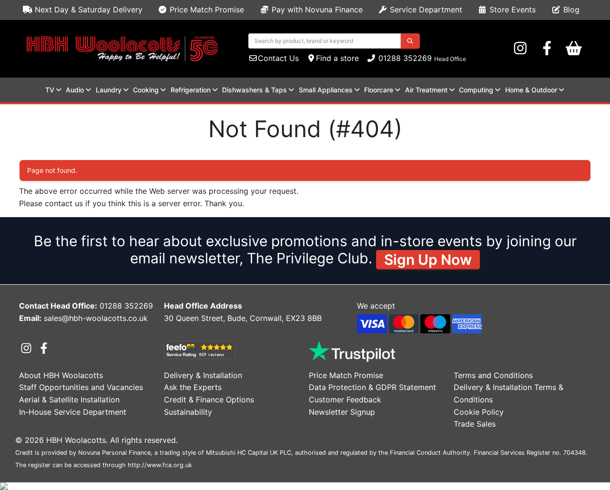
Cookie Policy (479, 412)
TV (49, 90)
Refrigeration (191, 90)
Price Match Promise (205, 9)
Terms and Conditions (493, 375)
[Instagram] (520, 48)
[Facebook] (547, 48)
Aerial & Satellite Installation (69, 399)
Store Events (511, 9)
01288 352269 (404, 58)
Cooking (146, 90)
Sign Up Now (428, 259)
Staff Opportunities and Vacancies (81, 387)
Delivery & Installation (203, 375)
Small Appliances (326, 90)
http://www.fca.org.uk (160, 465)
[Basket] (573, 48)
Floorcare (378, 90)
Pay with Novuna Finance (316, 9)
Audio (75, 90)
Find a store (337, 58)
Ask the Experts (193, 387)
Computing (476, 90)
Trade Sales (475, 424)
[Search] (410, 41)
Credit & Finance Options (209, 399)
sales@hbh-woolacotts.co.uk (96, 318)
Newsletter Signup (342, 412)
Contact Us (278, 58)
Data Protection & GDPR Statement (372, 387)
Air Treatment (426, 90)
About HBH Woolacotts (61, 375)
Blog (570, 9)
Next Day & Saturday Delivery (87, 9)
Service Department (424, 9)
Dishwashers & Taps (254, 90)
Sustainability (188, 412)
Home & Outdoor (531, 90)
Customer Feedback (345, 399)
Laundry (109, 90)
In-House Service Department (72, 412)
